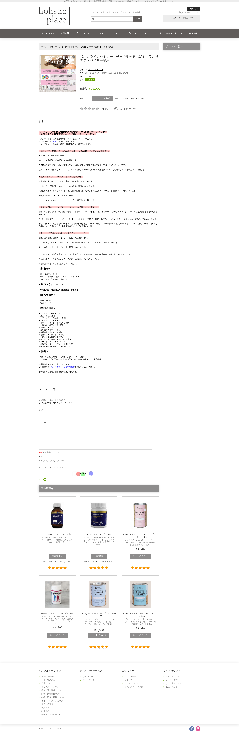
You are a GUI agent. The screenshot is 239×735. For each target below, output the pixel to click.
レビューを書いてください (127, 109)
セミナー (149, 33)
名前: (41, 410)
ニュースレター (173, 687)
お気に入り (105, 12)
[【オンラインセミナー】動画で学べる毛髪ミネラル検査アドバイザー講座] (74, 57)
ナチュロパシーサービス (171, 33)
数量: (82, 98)
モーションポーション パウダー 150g (57, 613)
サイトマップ (89, 680)
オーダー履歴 (172, 680)
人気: (41, 457)
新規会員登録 (185, 12)
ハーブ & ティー (130, 33)
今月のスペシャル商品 (134, 687)
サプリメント (48, 33)
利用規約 (45, 711)
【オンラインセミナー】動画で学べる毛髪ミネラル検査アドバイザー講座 (81, 47)
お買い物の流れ (48, 680)
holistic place (95, 70)
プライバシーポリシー (51, 687)
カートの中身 (134, 12)
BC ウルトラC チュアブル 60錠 (57, 534)
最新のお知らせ (48, 676)
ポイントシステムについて (53, 701)
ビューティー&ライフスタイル (90, 33)
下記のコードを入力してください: (52, 467)
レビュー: (42, 422)
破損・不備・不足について (53, 697)
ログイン (196, 12)
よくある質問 (47, 704)
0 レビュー (106, 109)
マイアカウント (119, 12)
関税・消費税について (51, 694)
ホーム (95, 12)
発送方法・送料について (52, 690)
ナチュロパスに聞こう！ (52, 714)
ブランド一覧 (130, 676)
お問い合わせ (89, 676)
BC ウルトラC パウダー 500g (99, 534)
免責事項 (45, 708)
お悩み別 (64, 33)
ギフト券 (193, 33)
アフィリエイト (131, 683)
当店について (47, 683)
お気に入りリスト (173, 683)
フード (114, 33)
